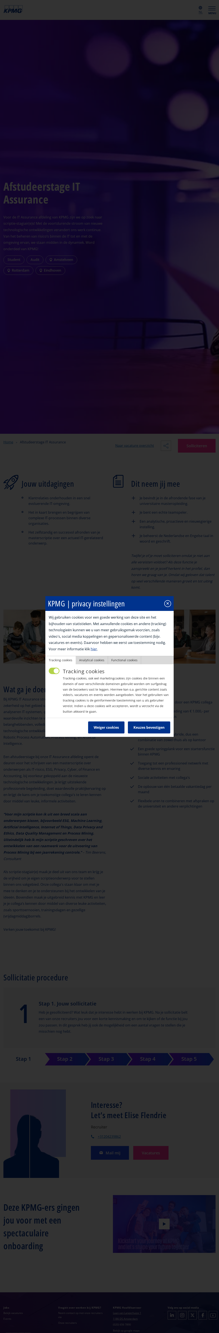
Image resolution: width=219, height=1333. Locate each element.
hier (94, 649)
